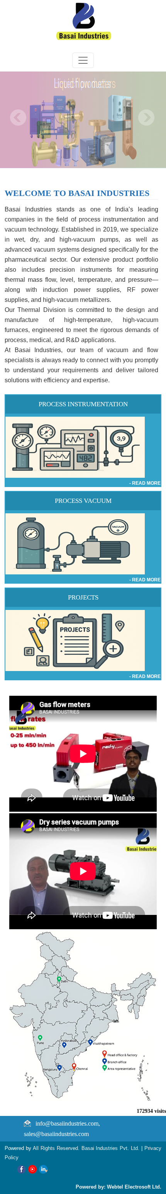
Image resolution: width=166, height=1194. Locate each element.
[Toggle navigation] (83, 60)
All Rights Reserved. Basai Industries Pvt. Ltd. (87, 1148)
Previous (18, 117)
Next (146, 117)
